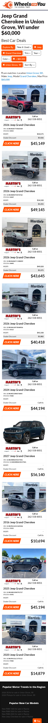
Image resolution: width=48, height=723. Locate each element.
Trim (27, 53)
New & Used (23, 47)
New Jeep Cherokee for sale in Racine (17, 716)
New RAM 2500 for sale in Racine (15, 714)
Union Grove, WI (13, 64)
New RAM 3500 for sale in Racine (15, 711)
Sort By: (29, 64)
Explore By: (8, 47)
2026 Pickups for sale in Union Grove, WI (18, 695)
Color (5, 58)
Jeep (38, 47)
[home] (24, 5)
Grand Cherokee (13, 53)
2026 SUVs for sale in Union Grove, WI (17, 692)
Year (36, 53)
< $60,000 (20, 58)
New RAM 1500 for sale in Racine (15, 708)
